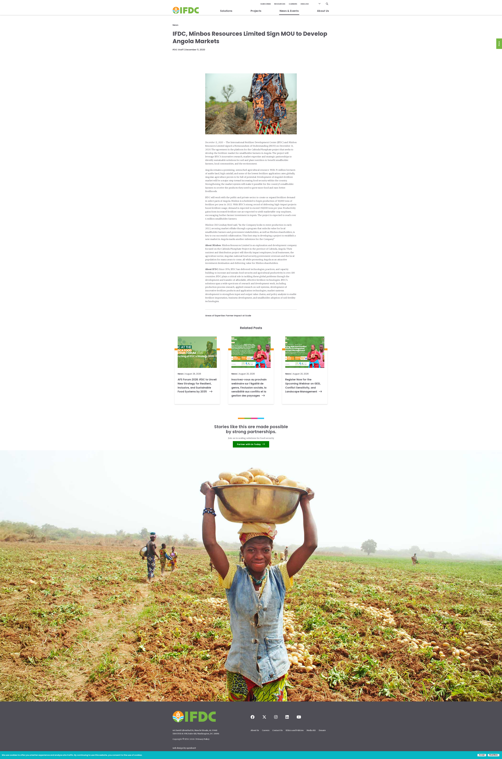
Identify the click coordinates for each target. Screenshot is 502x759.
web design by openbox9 (184, 748)
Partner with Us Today (249, 444)
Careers (293, 4)
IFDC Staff (178, 49)
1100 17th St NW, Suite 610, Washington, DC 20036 (196, 733)
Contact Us (277, 730)
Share (499, 43)
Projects (256, 11)
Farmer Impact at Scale (238, 315)
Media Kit (311, 730)
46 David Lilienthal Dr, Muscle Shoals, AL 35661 (195, 730)
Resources (279, 4)
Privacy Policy (202, 739)
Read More (493, 755)
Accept (482, 755)
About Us (323, 11)
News (175, 25)
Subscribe (265, 4)
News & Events (289, 11)
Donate (322, 730)
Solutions (226, 11)
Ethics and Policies (295, 730)
